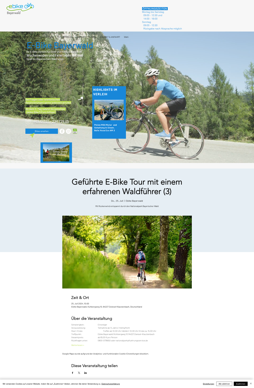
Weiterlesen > (77, 345)
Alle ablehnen (224, 383)
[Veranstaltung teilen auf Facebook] (72, 373)
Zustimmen (240, 383)
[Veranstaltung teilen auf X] (79, 373)
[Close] (250, 384)
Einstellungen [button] (208, 383)
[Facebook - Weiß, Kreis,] (62, 131)
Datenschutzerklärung (110, 383)
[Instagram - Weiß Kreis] (68, 131)
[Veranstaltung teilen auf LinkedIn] (85, 373)
